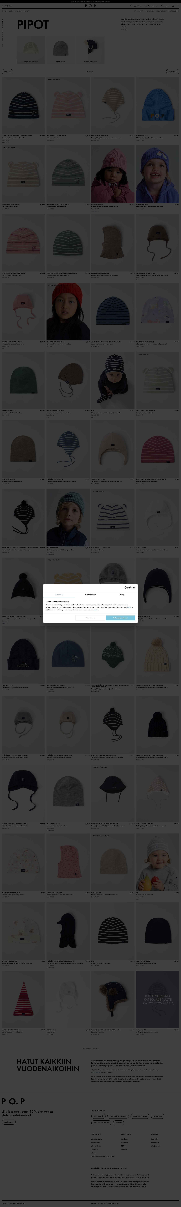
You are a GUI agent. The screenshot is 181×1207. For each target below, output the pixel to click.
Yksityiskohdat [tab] (90, 595)
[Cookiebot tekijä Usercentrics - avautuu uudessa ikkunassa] (126, 587)
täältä (129, 607)
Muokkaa (89, 618)
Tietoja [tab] (121, 595)
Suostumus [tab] (59, 595)
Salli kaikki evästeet (120, 618)
